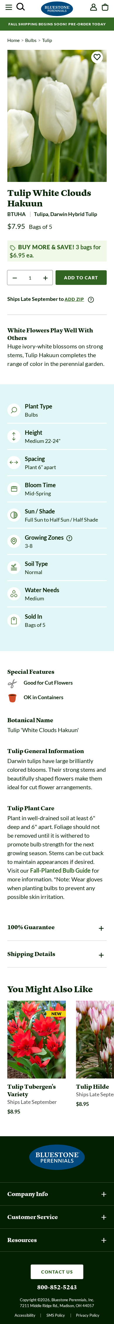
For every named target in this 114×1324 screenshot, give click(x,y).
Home (13, 40)
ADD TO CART (81, 277)
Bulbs (31, 40)
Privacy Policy (87, 1315)
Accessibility (25, 1315)
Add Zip (74, 299)
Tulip (47, 40)
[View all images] (57, 116)
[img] (69, 538)
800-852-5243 (57, 1287)
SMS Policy (55, 1315)
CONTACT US (57, 1271)
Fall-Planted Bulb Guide (60, 870)
